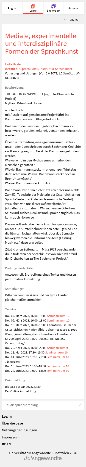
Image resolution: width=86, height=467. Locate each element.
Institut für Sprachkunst (21, 69)
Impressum (10, 437)
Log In (7, 416)
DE (4, 444)
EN (9, 444)
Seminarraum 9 (57, 348)
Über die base (12, 423)
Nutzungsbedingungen (19, 430)
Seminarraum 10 (58, 316)
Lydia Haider (13, 64)
